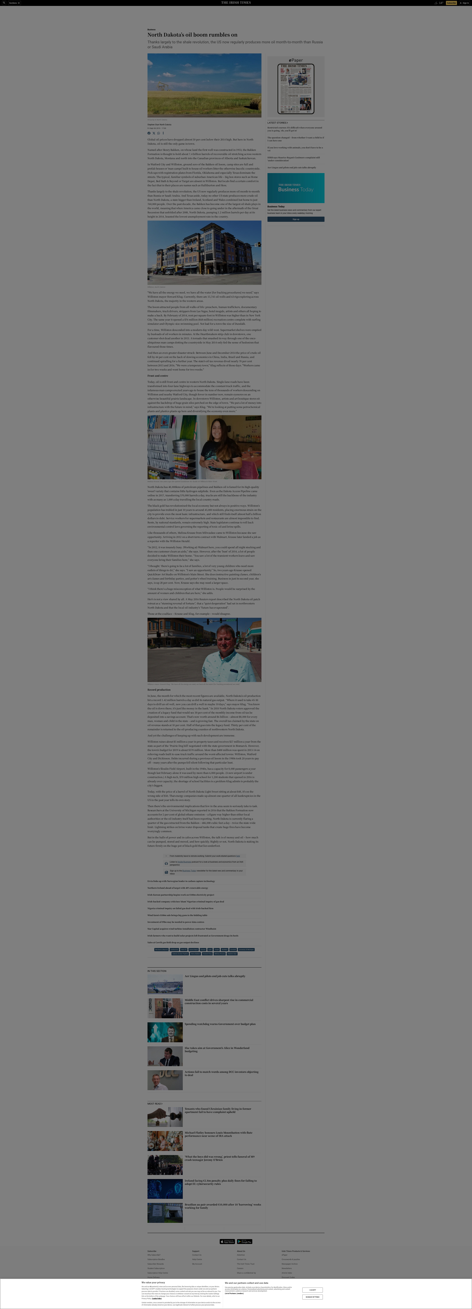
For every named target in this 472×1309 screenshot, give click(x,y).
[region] (236, 1294)
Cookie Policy (157, 1298)
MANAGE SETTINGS (312, 1297)
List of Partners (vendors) (234, 1293)
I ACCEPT (312, 1290)
